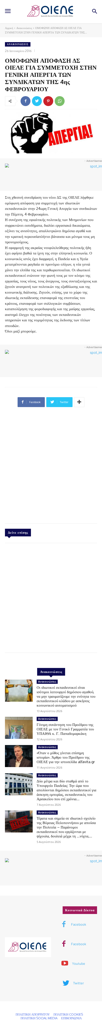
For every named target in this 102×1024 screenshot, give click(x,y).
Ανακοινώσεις (24, 28)
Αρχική (9, 28)
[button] (95, 12)
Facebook (78, 924)
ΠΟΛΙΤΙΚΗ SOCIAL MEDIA (39, 1018)
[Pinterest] (48, 101)
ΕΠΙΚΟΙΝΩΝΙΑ (71, 1018)
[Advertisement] (51, 467)
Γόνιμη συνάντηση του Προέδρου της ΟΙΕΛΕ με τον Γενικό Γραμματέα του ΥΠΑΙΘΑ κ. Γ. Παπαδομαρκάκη (65, 729)
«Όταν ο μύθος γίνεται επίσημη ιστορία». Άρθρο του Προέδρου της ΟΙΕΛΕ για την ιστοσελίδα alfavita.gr (66, 757)
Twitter (78, 983)
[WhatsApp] (60, 101)
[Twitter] (37, 101)
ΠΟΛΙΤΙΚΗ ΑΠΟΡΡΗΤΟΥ (33, 1014)
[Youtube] (65, 963)
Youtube (78, 964)
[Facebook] (25, 101)
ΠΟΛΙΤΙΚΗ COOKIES (68, 1014)
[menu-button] (7, 11)
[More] (79, 402)
